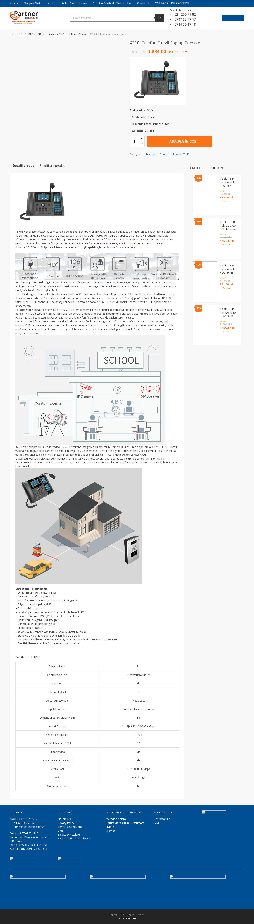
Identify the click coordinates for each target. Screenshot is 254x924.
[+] (142, 138)
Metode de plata (116, 819)
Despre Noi (32, 3)
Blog (60, 830)
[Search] (159, 18)
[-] (142, 144)
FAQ (156, 823)
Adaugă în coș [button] (226, 339)
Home (13, 34)
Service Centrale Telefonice (112, 3)
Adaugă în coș (182, 141)
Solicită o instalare (74, 3)
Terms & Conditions (70, 826)
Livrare (51, 3)
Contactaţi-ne (162, 819)
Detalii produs (23, 166)
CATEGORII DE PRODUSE (172, 3)
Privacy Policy (66, 823)
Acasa (14, 3)
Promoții (143, 3)
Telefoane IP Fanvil (76, 34)
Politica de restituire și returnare (125, 823)
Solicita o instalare (69, 834)
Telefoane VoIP (56, 34)
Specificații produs (52, 166)
